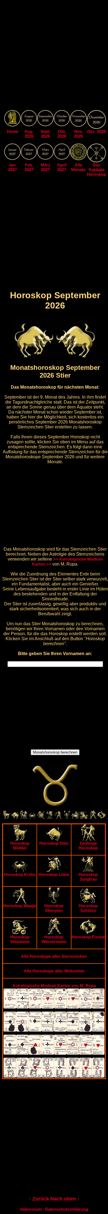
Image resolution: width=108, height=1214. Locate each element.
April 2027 (61, 167)
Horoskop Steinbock (20, 939)
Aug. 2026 (29, 133)
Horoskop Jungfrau (88, 876)
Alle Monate (78, 167)
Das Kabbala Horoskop (96, 170)
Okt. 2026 (61, 133)
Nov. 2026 (78, 133)
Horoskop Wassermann (54, 939)
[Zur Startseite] (12, 125)
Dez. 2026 (96, 131)
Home (12, 131)
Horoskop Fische (88, 937)
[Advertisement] (54, 56)
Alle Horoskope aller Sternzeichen (54, 956)
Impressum (31, 1209)
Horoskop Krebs (20, 874)
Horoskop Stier (54, 843)
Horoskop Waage (19, 905)
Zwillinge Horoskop (88, 845)
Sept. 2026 (45, 133)
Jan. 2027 (12, 167)
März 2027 (45, 167)
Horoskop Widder (19, 845)
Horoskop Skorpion (53, 908)
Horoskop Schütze (88, 908)
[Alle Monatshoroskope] (78, 158)
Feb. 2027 (29, 167)
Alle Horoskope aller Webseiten (54, 971)
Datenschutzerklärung (66, 1209)
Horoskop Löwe (53, 874)
